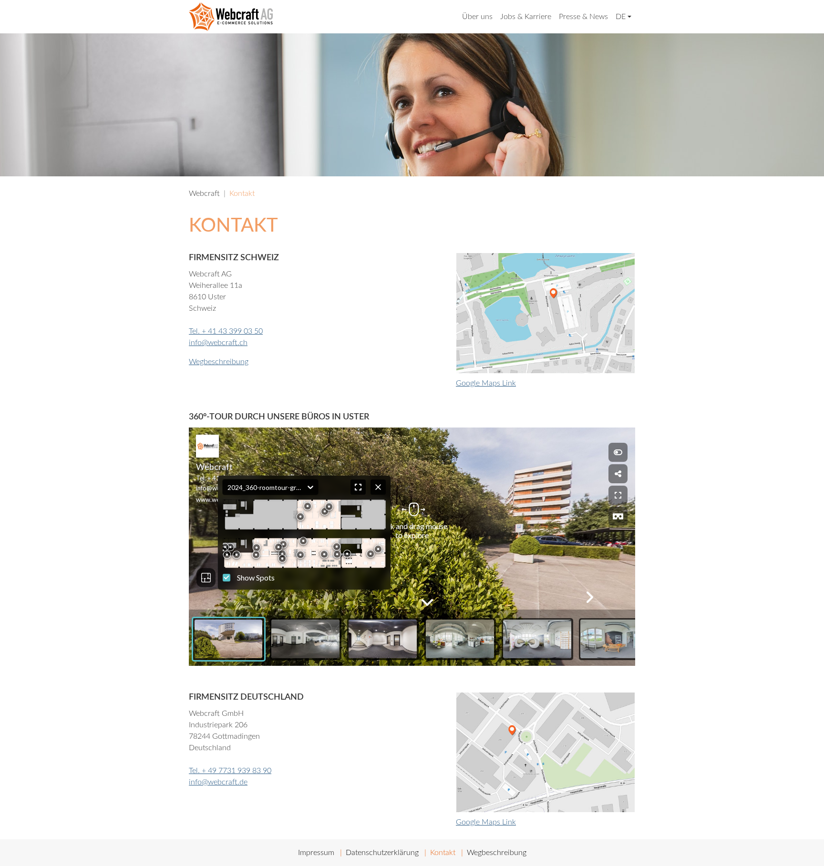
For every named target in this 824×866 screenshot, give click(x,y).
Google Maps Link (486, 383)
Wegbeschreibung (218, 362)
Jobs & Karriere (525, 16)
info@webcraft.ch (218, 342)
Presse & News (583, 16)
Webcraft (204, 193)
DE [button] (621, 16)
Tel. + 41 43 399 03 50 (226, 331)
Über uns (477, 16)
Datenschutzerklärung (382, 852)
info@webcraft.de (218, 782)
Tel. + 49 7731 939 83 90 (230, 770)
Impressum (316, 852)
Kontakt (442, 852)
